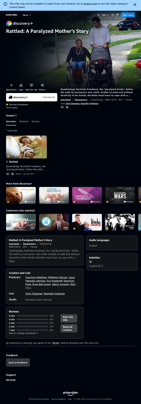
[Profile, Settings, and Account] (117, 15)
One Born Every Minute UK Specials (54, 222)
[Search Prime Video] (98, 15)
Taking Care (120, 222)
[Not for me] (32, 85)
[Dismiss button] (135, 4)
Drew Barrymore (41, 284)
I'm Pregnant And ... (21, 195)
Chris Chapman (73, 103)
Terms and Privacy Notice (39, 399)
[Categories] (112, 15)
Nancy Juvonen (60, 284)
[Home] (11, 15)
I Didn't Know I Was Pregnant (87, 195)
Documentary (81, 99)
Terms (55, 342)
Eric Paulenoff (54, 280)
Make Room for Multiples (54, 195)
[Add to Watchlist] (11, 85)
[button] (24, 333)
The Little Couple (87, 222)
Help (70, 399)
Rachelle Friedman (89, 103)
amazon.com (90, 3)
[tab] (11, 121)
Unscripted (66, 99)
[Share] (42, 85)
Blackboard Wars (120, 195)
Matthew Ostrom (57, 277)
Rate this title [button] (68, 318)
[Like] (21, 85)
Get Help (11, 379)
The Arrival (21, 222)
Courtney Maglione (36, 277)
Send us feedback (58, 399)
